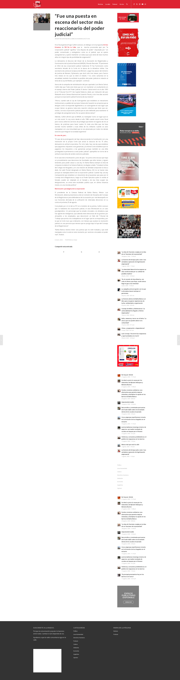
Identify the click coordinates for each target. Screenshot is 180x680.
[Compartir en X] (81, 252)
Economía (120, 481)
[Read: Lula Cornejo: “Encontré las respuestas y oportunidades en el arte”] (119, 334)
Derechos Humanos (77, 38)
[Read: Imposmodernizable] (119, 403)
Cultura (119, 472)
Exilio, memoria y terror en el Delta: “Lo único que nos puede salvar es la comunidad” (134, 321)
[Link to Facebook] (134, 4)
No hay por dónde (127, 375)
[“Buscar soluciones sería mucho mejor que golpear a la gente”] (178, 340)
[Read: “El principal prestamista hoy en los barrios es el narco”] (119, 575)
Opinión (75, 657)
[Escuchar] (128, 22)
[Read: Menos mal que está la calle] (119, 445)
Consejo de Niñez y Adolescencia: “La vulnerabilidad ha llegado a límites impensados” (133, 311)
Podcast (75, 641)
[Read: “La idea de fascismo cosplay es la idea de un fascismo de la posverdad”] (119, 252)
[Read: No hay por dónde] (119, 375)
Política (119, 465)
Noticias (87, 38)
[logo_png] (37, 4)
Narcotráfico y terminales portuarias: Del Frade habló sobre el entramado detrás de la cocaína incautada (133, 410)
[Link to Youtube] (142, 4)
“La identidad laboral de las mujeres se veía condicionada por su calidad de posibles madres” (134, 272)
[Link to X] (136, 4)
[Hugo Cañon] (41, 22)
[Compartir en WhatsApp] (99, 252)
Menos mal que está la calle (130, 444)
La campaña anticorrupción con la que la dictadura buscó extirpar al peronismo (134, 291)
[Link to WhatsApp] (145, 4)
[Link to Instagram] (139, 4)
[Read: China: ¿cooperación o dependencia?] (119, 329)
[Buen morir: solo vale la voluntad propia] (1, 340)
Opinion (119, 488)
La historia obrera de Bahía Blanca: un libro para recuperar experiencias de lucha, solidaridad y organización (134, 301)
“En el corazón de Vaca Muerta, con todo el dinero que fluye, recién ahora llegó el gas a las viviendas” (134, 281)
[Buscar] (127, 4)
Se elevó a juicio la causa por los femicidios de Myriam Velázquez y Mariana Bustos (132, 382)
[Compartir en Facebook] (64, 252)
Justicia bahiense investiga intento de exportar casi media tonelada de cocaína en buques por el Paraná (134, 429)
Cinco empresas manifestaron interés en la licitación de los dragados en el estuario (134, 419)
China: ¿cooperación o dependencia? (133, 328)
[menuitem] (100, 4)
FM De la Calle (72, 240)
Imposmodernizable (128, 402)
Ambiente (120, 478)
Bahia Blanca (66, 38)
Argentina (58, 38)
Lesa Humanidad (122, 468)
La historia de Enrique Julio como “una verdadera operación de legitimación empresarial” (134, 262)
